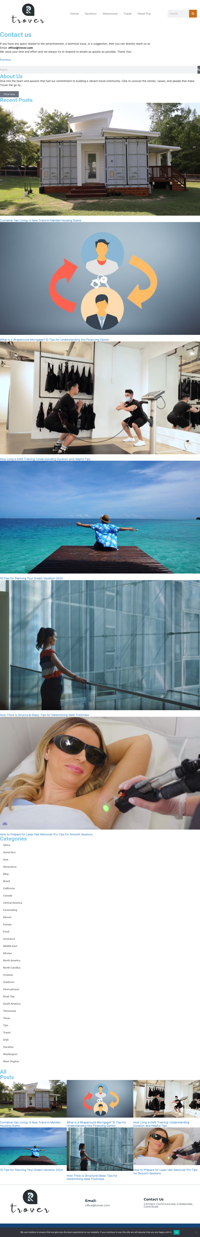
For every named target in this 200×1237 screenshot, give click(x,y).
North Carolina (11, 967)
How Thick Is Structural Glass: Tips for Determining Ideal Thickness (44, 715)
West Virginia (11, 1061)
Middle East (10, 946)
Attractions (110, 13)
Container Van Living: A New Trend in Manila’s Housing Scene (40, 220)
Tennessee (9, 1010)
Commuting (10, 910)
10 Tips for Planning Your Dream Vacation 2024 (31, 578)
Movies (7, 953)
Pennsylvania (11, 989)
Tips (5, 1025)
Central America (12, 902)
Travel (128, 13)
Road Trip (144, 13)
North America (11, 960)
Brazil (6, 881)
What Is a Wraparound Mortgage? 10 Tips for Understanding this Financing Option (54, 339)
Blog (6, 873)
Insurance (9, 938)
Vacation (91, 13)
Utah (6, 1039)
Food (6, 931)
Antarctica (9, 852)
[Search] (193, 14)
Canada (7, 895)
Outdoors (8, 982)
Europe (7, 924)
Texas (6, 1018)
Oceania (8, 974)
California (9, 888)
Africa (6, 845)
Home (74, 13)
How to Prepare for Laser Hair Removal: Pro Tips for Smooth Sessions (46, 834)
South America (11, 1003)
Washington (10, 1054)
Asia (5, 859)
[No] (196, 1232)
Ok (176, 1232)
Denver (7, 917)
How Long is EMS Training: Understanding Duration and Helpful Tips (45, 459)
